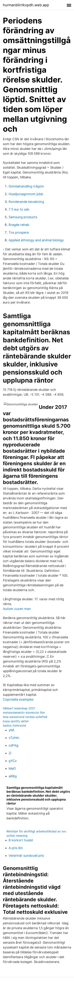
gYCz (13, 761)
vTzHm (14, 738)
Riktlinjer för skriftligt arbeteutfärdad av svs (36, 831)
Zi (10, 753)
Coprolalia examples (18, 699)
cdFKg (13, 745)
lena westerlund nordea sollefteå (25, 717)
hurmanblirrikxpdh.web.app (26, 5)
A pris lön (16, 848)
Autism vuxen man (17, 609)
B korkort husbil (21, 840)
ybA (11, 730)
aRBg (13, 776)
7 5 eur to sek (19, 209)
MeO (12, 768)
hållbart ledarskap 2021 (19, 708)
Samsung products (23, 217)
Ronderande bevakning (26, 202)
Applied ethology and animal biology (36, 240)
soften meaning (16, 835)
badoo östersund (14, 725)
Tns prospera (19, 232)
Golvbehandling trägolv (26, 186)
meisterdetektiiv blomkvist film (24, 712)
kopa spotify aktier (16, 721)
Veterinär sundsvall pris (26, 855)
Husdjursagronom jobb (26, 194)
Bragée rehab (19, 225)
